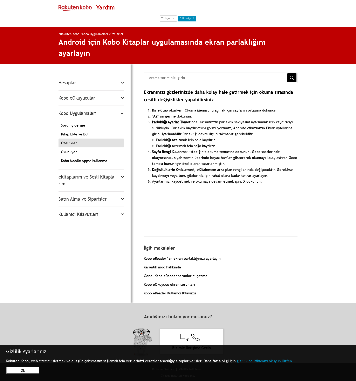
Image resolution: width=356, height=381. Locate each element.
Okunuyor (69, 151)
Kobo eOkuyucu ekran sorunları (169, 284)
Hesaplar (67, 83)
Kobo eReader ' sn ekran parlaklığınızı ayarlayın (182, 258)
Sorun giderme (73, 125)
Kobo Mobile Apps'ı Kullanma (84, 160)
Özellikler (116, 34)
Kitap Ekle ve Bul (74, 134)
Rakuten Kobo (69, 34)
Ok (23, 370)
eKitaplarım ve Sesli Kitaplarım (86, 180)
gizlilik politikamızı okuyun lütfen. (265, 361)
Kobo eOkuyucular (77, 98)
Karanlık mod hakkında (162, 267)
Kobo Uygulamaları (95, 34)
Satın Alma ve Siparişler (83, 199)
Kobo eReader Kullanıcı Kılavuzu (170, 293)
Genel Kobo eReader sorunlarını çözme (175, 275)
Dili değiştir (187, 18)
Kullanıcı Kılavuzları (78, 214)
